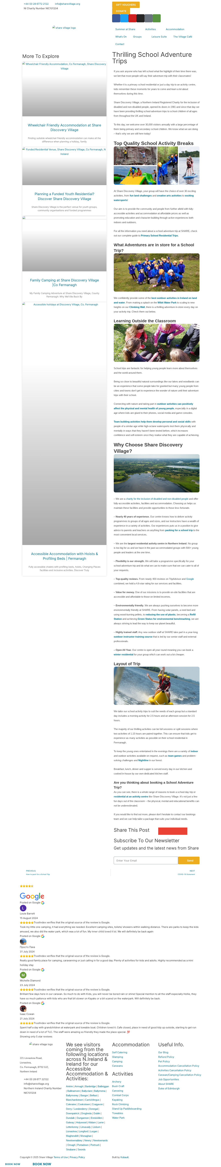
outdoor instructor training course (133, 636)
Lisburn (96, 1127)
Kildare (92, 1122)
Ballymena (99, 1090)
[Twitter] (124, 18)
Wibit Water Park (167, 302)
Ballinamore (73, 1090)
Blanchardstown (74, 1099)
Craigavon (97, 1104)
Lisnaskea (71, 1131)
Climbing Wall (137, 307)
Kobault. (125, 1157)
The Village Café (182, 36)
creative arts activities (169, 195)
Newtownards (100, 1140)
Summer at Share (125, 29)
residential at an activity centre (131, 796)
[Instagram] (140, 18)
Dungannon (83, 1118)
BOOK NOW (12, 1164)
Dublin (97, 1113)
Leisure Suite (159, 36)
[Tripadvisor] (157, 18)
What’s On (121, 36)
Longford (83, 1131)
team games (175, 755)
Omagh (71, 1145)
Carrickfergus (92, 1099)
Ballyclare (87, 1090)
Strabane (71, 1149)
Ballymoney (72, 1095)
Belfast (93, 1095)
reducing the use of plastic (161, 614)
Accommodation (175, 29)
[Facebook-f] (116, 18)
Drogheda (86, 1113)
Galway (70, 1122)
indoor (194, 751)
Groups (137, 36)
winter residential (123, 654)
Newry (87, 1140)
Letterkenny (72, 1127)
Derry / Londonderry (76, 1108)
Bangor (84, 1095)
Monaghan (86, 1135)
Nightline (143, 760)
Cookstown (84, 1104)
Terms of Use (61, 1157)
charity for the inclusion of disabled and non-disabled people (157, 498)
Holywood (81, 1122)
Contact (119, 44)
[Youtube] (132, 18)
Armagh (79, 1086)
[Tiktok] (148, 18)
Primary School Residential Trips (159, 235)
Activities (150, 29)
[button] (162, 831)
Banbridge (90, 1086)
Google (190, 579)
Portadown (82, 1145)
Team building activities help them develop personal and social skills (152, 421)
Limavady (85, 1127)
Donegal (93, 1108)
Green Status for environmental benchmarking (164, 618)
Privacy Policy (77, 1157)
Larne (101, 1122)
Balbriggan (103, 1086)
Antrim (69, 1086)
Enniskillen (96, 1118)
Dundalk (70, 1118)
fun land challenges (141, 195)
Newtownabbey (74, 1140)
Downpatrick (72, 1113)
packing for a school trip (179, 530)
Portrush (94, 1145)
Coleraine (71, 1104)
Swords (81, 1149)
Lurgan (93, 1131)
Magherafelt (72, 1135)
